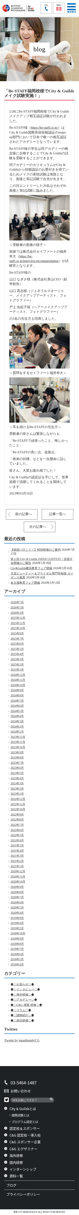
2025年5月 (17, 649)
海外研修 (16, 1155)
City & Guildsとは (22, 1108)
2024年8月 (17, 695)
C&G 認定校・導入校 (25, 1135)
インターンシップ (22, 1169)
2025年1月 (17, 669)
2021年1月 (17, 866)
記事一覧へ (57, 514)
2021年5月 (17, 845)
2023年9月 (17, 752)
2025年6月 (17, 643)
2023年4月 (17, 778)
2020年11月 (18, 876)
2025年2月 (17, 664)
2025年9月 (17, 633)
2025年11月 (18, 623)
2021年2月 (17, 861)
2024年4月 (17, 716)
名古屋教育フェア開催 (25, 582)
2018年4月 (17, 964)
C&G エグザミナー (23, 1148)
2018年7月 (17, 949)
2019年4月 (17, 923)
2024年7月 (17, 700)
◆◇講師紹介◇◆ (22, 1015)
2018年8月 (17, 944)
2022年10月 (18, 809)
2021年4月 (17, 850)
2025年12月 (18, 617)
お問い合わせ (21, 1090)
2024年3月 (17, 721)
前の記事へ (23, 514)
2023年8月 (17, 757)
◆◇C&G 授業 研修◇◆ (26, 1005)
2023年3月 (17, 783)
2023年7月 (17, 762)
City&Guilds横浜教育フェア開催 (31, 568)
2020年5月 (17, 907)
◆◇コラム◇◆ (21, 1010)
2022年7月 (17, 824)
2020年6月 (17, 902)
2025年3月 (17, 659)
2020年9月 (17, 887)
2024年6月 (17, 705)
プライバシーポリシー (24, 1194)
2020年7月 (17, 897)
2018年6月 (17, 954)
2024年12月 (18, 674)
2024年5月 (17, 711)
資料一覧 (16, 1176)
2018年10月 (18, 933)
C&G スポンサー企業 (25, 1141)
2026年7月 (17, 602)
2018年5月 (17, 959)
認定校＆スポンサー (24, 1128)
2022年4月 (17, 840)
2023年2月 (17, 788)
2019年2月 (17, 928)
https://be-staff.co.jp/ (44, 127)
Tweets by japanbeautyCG (22, 1040)
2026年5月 (17, 607)
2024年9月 (17, 690)
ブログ (13, 1185)
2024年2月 (17, 726)
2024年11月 (18, 680)
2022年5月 (17, 835)
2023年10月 (18, 747)
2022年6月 (17, 830)
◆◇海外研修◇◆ (22, 994)
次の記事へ (37, 526)
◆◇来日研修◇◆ (22, 1020)
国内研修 (16, 1162)
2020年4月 (17, 912)
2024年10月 (18, 685)
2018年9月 (17, 938)
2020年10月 (18, 881)
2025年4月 (17, 654)
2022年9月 (17, 814)
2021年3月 (17, 855)
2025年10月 (18, 628)
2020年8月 (17, 892)
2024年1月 (17, 731)
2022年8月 (17, 819)
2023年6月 (17, 767)
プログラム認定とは (25, 1122)
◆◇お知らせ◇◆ (22, 984)
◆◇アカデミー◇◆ (24, 999)
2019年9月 (17, 918)
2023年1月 (17, 793)
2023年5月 (17, 773)
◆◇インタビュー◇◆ (25, 989)
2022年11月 (18, 804)
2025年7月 (17, 638)
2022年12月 (18, 799)
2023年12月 (18, 737)
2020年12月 (18, 871)
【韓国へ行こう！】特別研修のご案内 (36, 549)
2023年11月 (18, 742)
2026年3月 (17, 612)
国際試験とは (20, 1115)
